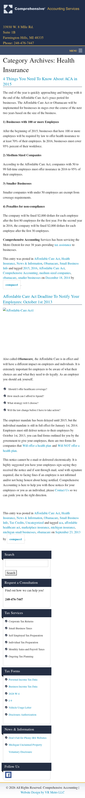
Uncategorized (35, 522)
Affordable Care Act (47, 258)
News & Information (29, 263)
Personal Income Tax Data (23, 679)
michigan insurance (63, 527)
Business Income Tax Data (23, 686)
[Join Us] (8, 774)
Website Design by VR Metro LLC (43, 792)
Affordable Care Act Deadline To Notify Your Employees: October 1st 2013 (41, 298)
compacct (12, 284)
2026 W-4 (14, 693)
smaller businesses (29, 277)
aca (61, 522)
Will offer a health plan (37, 445)
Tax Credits (16, 522)
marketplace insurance (35, 527)
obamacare (9, 277)
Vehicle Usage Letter (20, 707)
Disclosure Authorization (22, 714)
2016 (34, 268)
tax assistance (63, 245)
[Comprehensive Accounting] (42, 9)
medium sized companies (55, 273)
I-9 (10, 700)
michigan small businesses (19, 532)
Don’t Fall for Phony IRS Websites (27, 738)
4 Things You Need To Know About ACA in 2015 (40, 81)
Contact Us (62, 490)
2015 (26, 268)
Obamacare (51, 263)
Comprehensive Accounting (20, 273)
